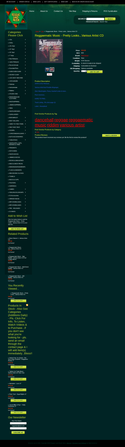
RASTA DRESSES (14, 111)
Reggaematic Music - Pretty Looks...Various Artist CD (19, 293)
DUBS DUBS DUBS (14, 71)
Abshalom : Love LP (15, 383)
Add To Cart (18, 300)
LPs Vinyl (11, 46)
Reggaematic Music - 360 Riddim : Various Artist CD (16, 276)
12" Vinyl (11, 49)
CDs (10, 39)
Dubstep (11, 84)
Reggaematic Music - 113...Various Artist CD (15, 248)
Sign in (74, 1)
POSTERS (12, 183)
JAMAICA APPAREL (15, 105)
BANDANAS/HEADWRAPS (17, 167)
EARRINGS (12, 186)
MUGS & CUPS (14, 179)
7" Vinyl (11, 55)
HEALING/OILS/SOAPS (15, 192)
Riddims (11, 90)
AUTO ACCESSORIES (16, 136)
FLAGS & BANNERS (15, 170)
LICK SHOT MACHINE (16, 78)
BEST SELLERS (13, 120)
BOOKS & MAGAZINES (16, 160)
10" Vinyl (11, 52)
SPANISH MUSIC (14, 198)
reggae (61, 119)
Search (82, 19)
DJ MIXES (11, 211)
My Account (11, 1)
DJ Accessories (13, 195)
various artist (72, 124)
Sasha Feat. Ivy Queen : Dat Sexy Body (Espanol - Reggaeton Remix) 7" (18, 359)
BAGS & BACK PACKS (16, 163)
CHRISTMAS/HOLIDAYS (16, 133)
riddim (53, 124)
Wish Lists (37, 1)
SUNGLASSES (13, 114)
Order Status (24, 1)
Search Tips (103, 21)
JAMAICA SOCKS (14, 157)
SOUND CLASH (13, 74)
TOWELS (12, 176)
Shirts (10, 108)
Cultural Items (12, 140)
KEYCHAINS (13, 151)
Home (37, 31)
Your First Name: (17, 420)
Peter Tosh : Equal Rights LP (17, 394)
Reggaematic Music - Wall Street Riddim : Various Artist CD (18, 267)
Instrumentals (12, 87)
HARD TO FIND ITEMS (15, 124)
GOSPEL (11, 130)
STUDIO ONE (13, 94)
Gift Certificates (50, 1)
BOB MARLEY (13, 117)
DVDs (10, 43)
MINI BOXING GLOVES (16, 173)
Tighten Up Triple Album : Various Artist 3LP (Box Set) (16, 372)
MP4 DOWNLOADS (14, 202)
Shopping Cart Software (79, 443)
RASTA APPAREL (14, 101)
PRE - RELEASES (14, 208)
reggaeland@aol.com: (18, 426)
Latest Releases (13, 62)
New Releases (13, 58)
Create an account (87, 1)
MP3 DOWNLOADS (14, 205)
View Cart (64, 1)
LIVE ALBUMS (13, 81)
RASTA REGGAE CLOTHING (14, 97)
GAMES (11, 189)
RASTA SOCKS (13, 154)
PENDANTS (12, 147)
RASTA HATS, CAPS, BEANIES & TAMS (15, 143)
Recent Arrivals (13, 65)
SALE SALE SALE (14, 127)
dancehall (44, 119)
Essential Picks (13, 68)
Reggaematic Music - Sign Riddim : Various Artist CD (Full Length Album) (17, 258)
